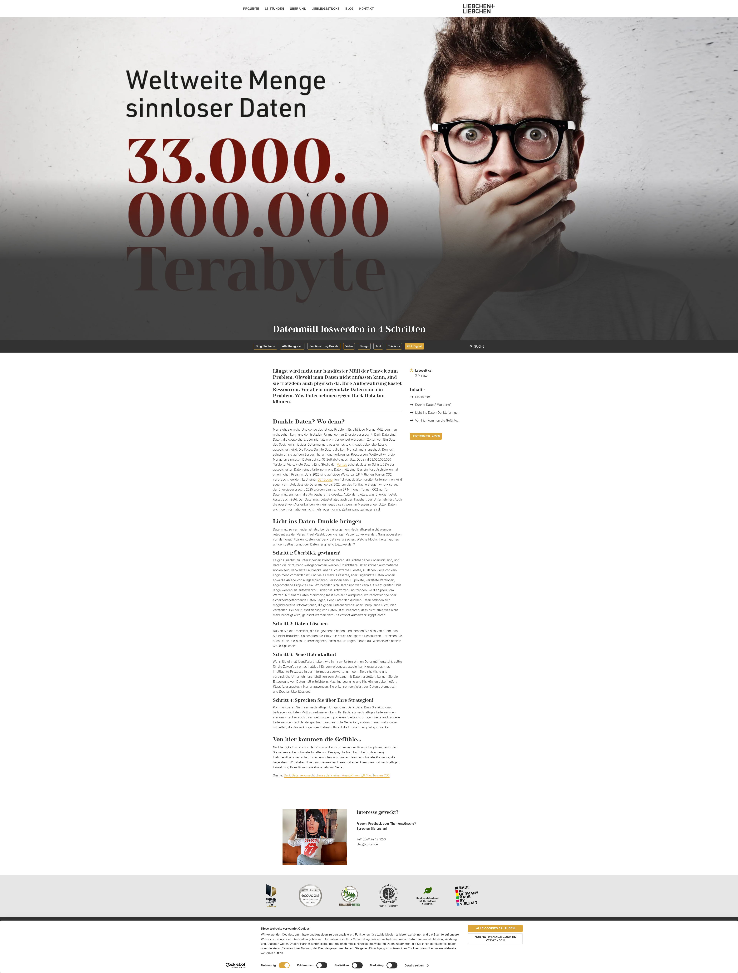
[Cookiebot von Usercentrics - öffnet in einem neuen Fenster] (235, 965)
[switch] (321, 965)
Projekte (251, 8)
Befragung (325, 479)
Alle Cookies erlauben (495, 928)
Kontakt (366, 8)
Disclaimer (422, 397)
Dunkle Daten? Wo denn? (433, 405)
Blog (349, 8)
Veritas (342, 464)
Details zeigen (414, 965)
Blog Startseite (265, 346)
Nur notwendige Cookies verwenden (495, 938)
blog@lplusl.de (367, 844)
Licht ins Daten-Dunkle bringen (437, 412)
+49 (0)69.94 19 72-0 (371, 839)
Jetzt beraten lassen (426, 436)
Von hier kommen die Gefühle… (437, 420)
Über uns (298, 8)
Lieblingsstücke (326, 8)
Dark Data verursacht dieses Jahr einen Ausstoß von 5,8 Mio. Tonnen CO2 (337, 775)
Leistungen (274, 8)
